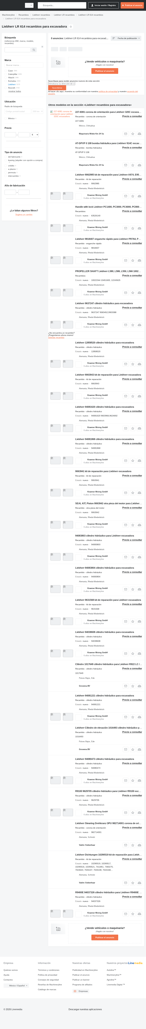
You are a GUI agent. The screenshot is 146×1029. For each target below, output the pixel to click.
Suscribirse (57, 88)
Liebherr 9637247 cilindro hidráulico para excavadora (104, 303)
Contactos (8, 980)
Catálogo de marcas (47, 989)
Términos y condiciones (48, 970)
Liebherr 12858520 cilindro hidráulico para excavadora (104, 342)
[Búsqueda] (40, 5)
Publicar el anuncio (104, 71)
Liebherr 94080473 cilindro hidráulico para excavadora (104, 759)
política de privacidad (108, 91)
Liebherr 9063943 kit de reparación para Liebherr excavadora (108, 375)
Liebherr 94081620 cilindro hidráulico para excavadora (104, 407)
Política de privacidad (47, 975)
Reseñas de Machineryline (50, 984)
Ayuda (6, 975)
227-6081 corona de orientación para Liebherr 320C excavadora (109, 112)
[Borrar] (42, 47)
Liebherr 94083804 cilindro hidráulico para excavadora (104, 568)
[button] (132, 133)
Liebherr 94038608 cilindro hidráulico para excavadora (104, 632)
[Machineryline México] (12, 5)
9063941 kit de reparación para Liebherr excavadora (103, 471)
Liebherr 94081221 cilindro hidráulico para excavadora (104, 695)
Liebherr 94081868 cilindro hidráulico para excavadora (104, 439)
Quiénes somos (11, 970)
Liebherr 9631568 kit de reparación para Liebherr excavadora (108, 600)
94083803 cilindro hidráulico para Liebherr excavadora (104, 535)
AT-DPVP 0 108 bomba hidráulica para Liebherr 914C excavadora (110, 143)
